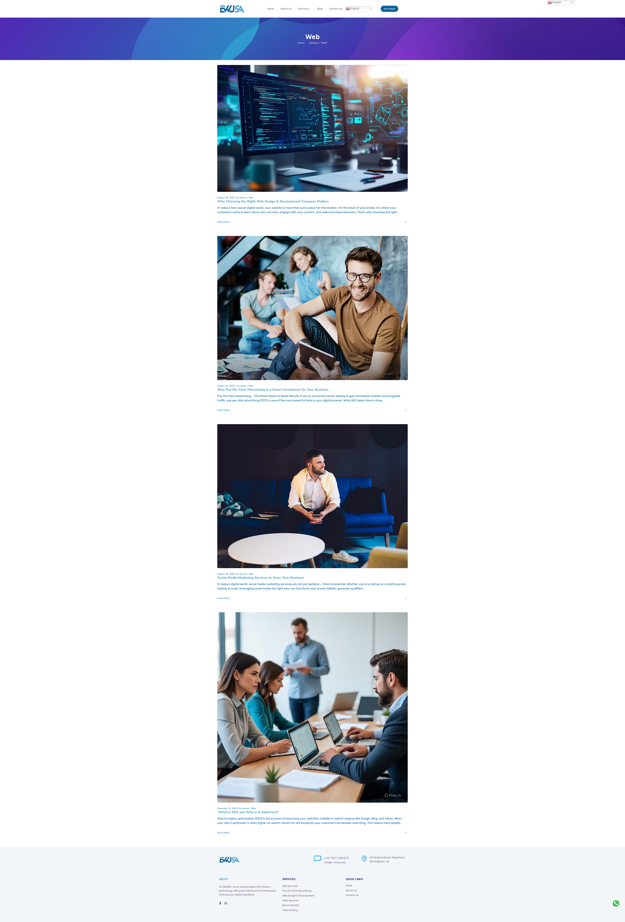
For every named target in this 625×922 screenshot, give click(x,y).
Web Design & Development (298, 895)
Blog (320, 8)
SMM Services (290, 900)
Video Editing (290, 910)
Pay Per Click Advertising (297, 890)
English (354, 8)
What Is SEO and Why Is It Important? (247, 812)
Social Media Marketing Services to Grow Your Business (260, 577)
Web (250, 197)
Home (270, 8)
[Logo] (232, 8)
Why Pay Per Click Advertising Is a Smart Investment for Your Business (273, 389)
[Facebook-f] (220, 903)
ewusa (243, 197)
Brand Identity (290, 905)
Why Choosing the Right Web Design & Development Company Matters (273, 201)
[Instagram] (225, 903)
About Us (286, 8)
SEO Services (290, 886)
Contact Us (335, 8)
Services (303, 8)
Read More (223, 222)
